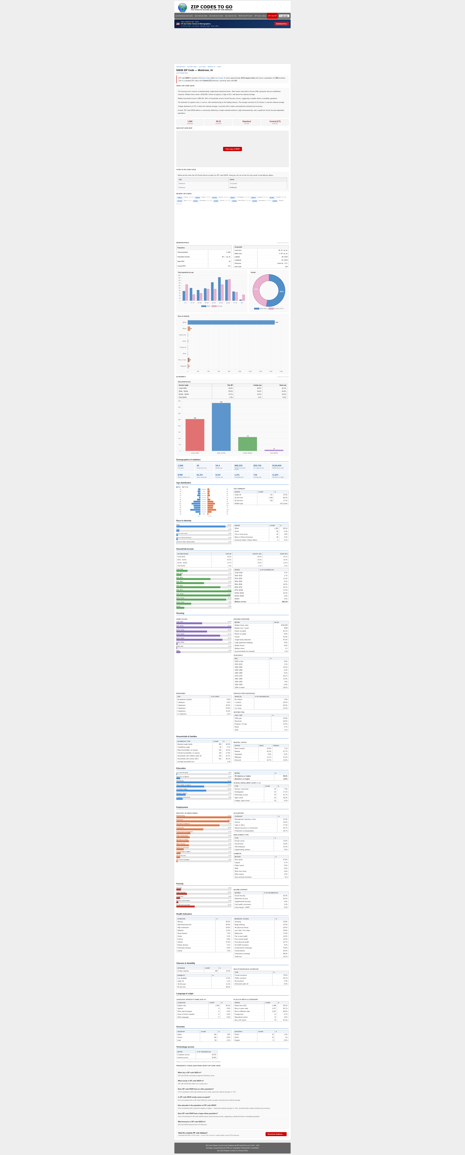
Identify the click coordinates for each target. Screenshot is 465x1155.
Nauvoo (221, 197)
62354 (214, 198)
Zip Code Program (223, 1150)
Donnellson (203, 200)
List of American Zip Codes (184, 16)
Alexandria (262, 200)
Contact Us (234, 1150)
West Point (241, 200)
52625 (195, 201)
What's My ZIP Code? (246, 16)
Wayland (260, 197)
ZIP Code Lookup (260, 16)
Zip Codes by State (201, 16)
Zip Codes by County (216, 16)
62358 (180, 201)
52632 (180, 198)
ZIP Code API (272, 16)
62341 (272, 198)
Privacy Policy (243, 1150)
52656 (234, 201)
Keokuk (186, 197)
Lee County (219, 78)
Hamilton (278, 197)
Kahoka (281, 200)
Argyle (203, 197)
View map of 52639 (232, 149)
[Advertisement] (232, 46)
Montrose (202, 78)
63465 (216, 201)
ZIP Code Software (212, 1145)
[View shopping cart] (284, 16)
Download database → (276, 1134)
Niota (185, 200)
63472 (253, 198)
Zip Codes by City (231, 16)
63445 (275, 201)
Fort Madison (240, 197)
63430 (254, 201)
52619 (197, 198)
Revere (222, 200)
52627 (232, 198)
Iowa (208, 78)
